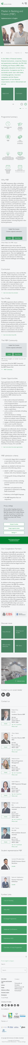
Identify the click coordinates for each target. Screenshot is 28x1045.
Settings (14, 532)
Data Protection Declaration (14, 539)
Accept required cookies (14, 528)
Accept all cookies (14, 524)
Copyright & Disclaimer (14, 540)
